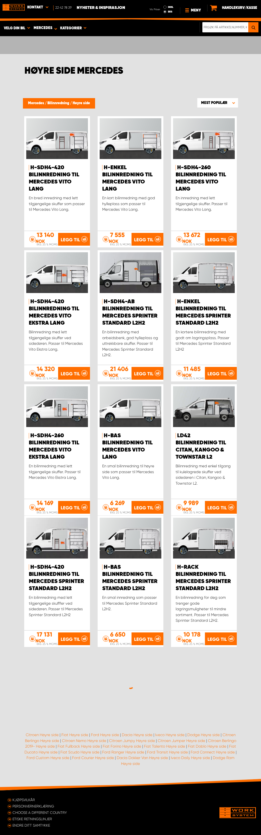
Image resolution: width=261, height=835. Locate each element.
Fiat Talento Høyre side (164, 746)
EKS (170, 11)
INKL (170, 7)
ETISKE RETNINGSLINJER (32, 819)
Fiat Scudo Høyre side (79, 752)
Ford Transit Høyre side (167, 752)
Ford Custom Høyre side (48, 758)
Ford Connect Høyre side (213, 752)
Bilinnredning (58, 103)
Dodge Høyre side (203, 735)
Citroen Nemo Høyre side (84, 740)
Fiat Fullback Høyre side (79, 746)
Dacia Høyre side (137, 735)
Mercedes (36, 103)
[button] (217, 102)
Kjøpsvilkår (23, 800)
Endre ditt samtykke (31, 825)
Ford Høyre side (105, 735)
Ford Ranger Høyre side (123, 752)
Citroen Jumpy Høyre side (132, 740)
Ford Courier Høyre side (93, 758)
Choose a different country (39, 813)
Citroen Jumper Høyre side (181, 740)
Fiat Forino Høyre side (122, 746)
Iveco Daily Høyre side (190, 758)
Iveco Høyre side (170, 735)
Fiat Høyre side (74, 735)
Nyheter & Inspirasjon (101, 8)
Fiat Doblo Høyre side (207, 746)
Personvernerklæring (33, 806)
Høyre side (81, 103)
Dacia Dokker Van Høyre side (142, 758)
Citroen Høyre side (42, 735)
